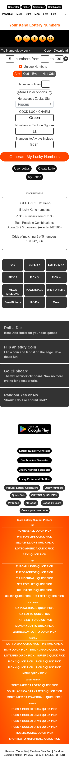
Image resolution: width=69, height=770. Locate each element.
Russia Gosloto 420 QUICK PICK (35, 726)
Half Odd (49, 73)
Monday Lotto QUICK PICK (34, 625)
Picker (26, 7)
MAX (37, 14)
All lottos (30, 503)
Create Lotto (46, 168)
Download (61, 50)
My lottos (13, 503)
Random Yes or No (16, 751)
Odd (26, 73)
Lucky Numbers (54, 487)
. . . (64, 14)
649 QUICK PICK (52, 643)
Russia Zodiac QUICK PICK (34, 732)
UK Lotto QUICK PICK (49, 596)
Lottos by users (52, 503)
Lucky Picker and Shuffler (34, 479)
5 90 (53, 14)
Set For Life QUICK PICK (34, 584)
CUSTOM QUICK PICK (44, 495)
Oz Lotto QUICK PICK (34, 613)
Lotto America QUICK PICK (34, 548)
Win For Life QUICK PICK (34, 536)
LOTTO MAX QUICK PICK (22, 643)
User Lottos (22, 168)
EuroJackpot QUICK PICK (34, 572)
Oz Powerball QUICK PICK (34, 607)
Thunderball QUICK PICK (34, 578)
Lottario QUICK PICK (19, 655)
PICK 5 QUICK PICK (48, 667)
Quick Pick (18, 495)
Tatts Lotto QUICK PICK (34, 619)
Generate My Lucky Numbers (34, 157)
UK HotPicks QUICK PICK (34, 590)
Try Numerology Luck (15, 50)
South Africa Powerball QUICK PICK (34, 697)
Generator (13, 7)
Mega (19, 14)
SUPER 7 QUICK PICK (51, 655)
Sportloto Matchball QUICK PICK (34, 738)
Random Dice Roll (41, 751)
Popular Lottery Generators (22, 487)
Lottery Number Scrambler (34, 469)
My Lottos (34, 177)
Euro (28, 14)
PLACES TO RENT (54, 755)
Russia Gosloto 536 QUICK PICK (35, 714)
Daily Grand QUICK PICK (47, 649)
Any (17, 73)
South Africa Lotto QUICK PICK (34, 685)
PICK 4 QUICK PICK (20, 667)
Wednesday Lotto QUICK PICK (34, 631)
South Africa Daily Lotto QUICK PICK (34, 691)
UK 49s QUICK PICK (18, 596)
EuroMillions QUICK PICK (34, 566)
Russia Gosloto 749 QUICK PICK (35, 720)
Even (35, 73)
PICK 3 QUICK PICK (48, 661)
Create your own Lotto (34, 510)
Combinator (54, 7)
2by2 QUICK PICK (34, 554)
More (56, 302)
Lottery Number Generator (34, 450)
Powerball (7, 14)
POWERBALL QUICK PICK (34, 530)
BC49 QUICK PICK (15, 649)
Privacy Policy (32, 755)
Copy (48, 50)
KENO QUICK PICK (34, 673)
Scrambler (39, 7)
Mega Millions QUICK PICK (35, 542)
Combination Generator (34, 460)
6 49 (45, 14)
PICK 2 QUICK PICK (20, 661)
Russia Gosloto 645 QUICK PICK (35, 709)
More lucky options (33, 92)
